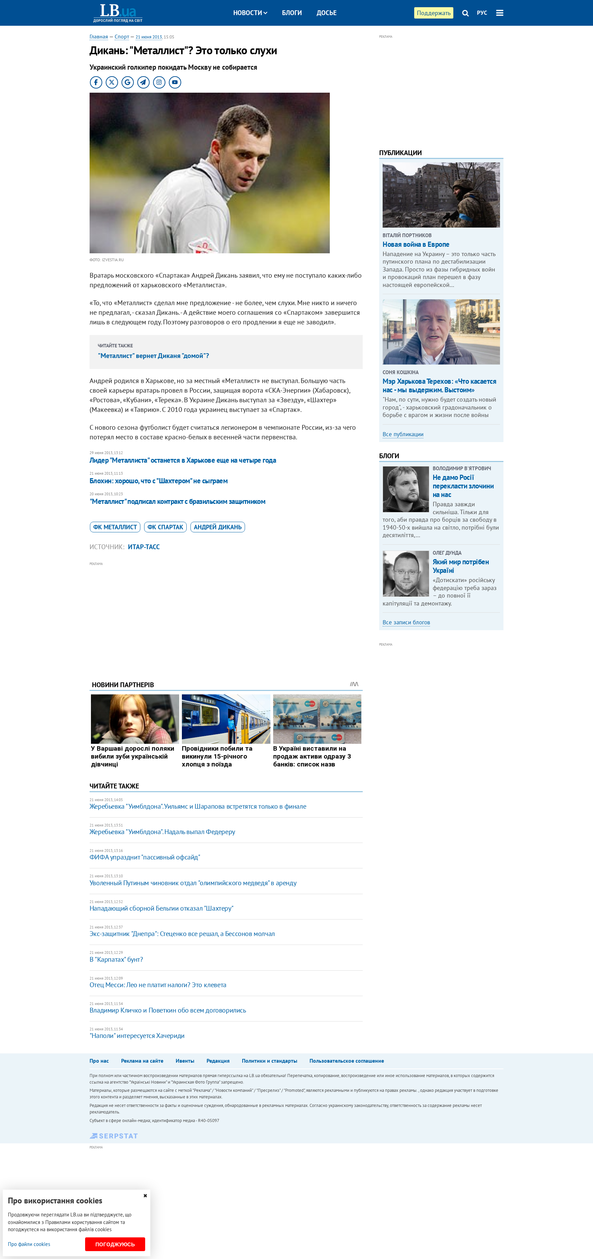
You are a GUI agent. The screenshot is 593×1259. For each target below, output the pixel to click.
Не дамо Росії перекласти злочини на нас (463, 486)
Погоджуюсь (115, 1244)
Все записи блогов (406, 622)
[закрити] (145, 1195)
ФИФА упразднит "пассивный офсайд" (145, 857)
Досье (327, 13)
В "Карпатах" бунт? (116, 959)
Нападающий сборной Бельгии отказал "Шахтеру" (161, 908)
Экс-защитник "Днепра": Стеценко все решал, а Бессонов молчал (182, 933)
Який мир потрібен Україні (461, 566)
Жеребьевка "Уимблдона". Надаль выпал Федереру (162, 831)
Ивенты (185, 1060)
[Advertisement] (226, 616)
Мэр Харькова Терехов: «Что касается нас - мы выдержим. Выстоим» (439, 385)
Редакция (218, 1060)
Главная (99, 36)
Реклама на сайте (142, 1060)
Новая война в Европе (416, 244)
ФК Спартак (165, 527)
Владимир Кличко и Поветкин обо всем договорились (168, 1010)
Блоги (292, 13)
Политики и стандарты (269, 1060)
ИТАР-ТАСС (144, 547)
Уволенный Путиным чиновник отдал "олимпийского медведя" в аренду (193, 882)
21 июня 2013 (149, 37)
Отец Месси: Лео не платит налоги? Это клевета (158, 984)
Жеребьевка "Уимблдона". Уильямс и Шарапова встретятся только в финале (198, 806)
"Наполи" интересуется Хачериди (137, 1035)
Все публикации (403, 434)
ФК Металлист (115, 527)
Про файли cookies (29, 1244)
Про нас (99, 1060)
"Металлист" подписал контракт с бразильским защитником (178, 501)
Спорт (122, 36)
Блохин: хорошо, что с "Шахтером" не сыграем (159, 480)
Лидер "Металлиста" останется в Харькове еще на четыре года (183, 460)
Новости (247, 13)
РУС (482, 12)
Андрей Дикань (218, 527)
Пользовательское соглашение (347, 1060)
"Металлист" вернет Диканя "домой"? (153, 355)
